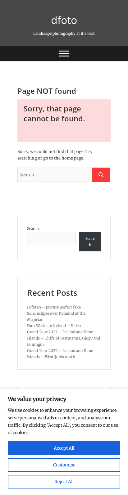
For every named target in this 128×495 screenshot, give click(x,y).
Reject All (64, 481)
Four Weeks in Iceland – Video (54, 325)
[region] (64, 442)
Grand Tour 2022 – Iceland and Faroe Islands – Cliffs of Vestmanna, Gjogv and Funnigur (63, 338)
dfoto (64, 20)
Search (33, 228)
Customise (64, 465)
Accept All (64, 448)
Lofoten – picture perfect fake (54, 307)
